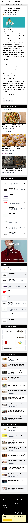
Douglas (4, 501)
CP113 (20, 38)
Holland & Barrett (6, 507)
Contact (4, 512)
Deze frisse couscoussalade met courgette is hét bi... (12, 125)
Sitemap (16, 501)
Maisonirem (14, 54)
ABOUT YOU (5, 505)
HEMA (3, 503)
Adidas (3, 499)
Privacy (16, 503)
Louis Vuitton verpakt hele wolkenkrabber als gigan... (12, 170)
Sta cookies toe (7, 520)
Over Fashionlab (18, 499)
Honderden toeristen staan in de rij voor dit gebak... (13, 148)
